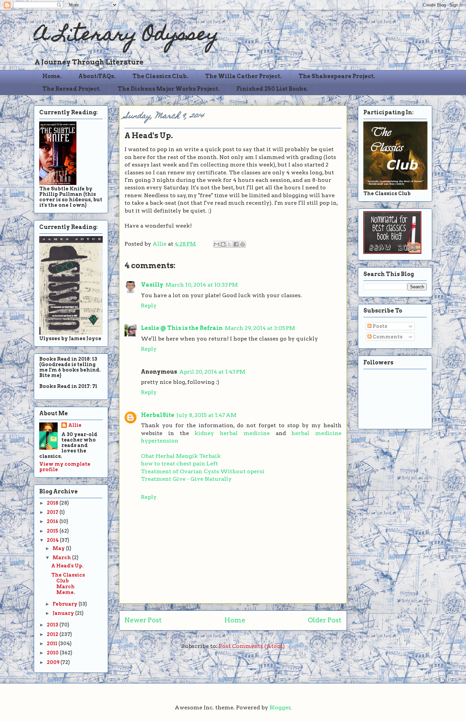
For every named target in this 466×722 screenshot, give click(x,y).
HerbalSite (157, 415)
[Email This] (216, 244)
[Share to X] (229, 244)
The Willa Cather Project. (243, 76)
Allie (160, 244)
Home (234, 620)
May (59, 548)
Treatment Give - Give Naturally (186, 479)
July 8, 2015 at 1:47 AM (206, 415)
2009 (53, 662)
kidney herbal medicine (232, 433)
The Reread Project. (71, 89)
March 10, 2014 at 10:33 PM (201, 284)
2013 (53, 624)
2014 (53, 540)
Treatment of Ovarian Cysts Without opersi (202, 471)
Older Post (324, 620)
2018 (53, 503)
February (65, 604)
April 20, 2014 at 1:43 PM (212, 372)
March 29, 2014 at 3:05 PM (260, 328)
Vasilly (152, 284)
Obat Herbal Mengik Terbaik (181, 456)
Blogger (280, 707)
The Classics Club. (160, 76)
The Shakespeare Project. (336, 76)
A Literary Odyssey (126, 36)
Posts (379, 326)
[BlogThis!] (223, 244)
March (62, 557)
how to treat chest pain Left (179, 463)
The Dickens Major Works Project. (169, 89)
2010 (53, 652)
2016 (53, 521)
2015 (53, 531)
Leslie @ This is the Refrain (182, 328)
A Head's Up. (67, 565)
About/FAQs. (97, 76)
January (64, 613)
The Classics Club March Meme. (68, 583)
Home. (52, 76)
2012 (53, 634)
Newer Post (143, 620)
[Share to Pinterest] (242, 244)
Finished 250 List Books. (272, 89)
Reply (149, 305)
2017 (53, 512)
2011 (52, 643)
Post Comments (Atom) (252, 646)
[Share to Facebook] (236, 244)
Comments (387, 337)
